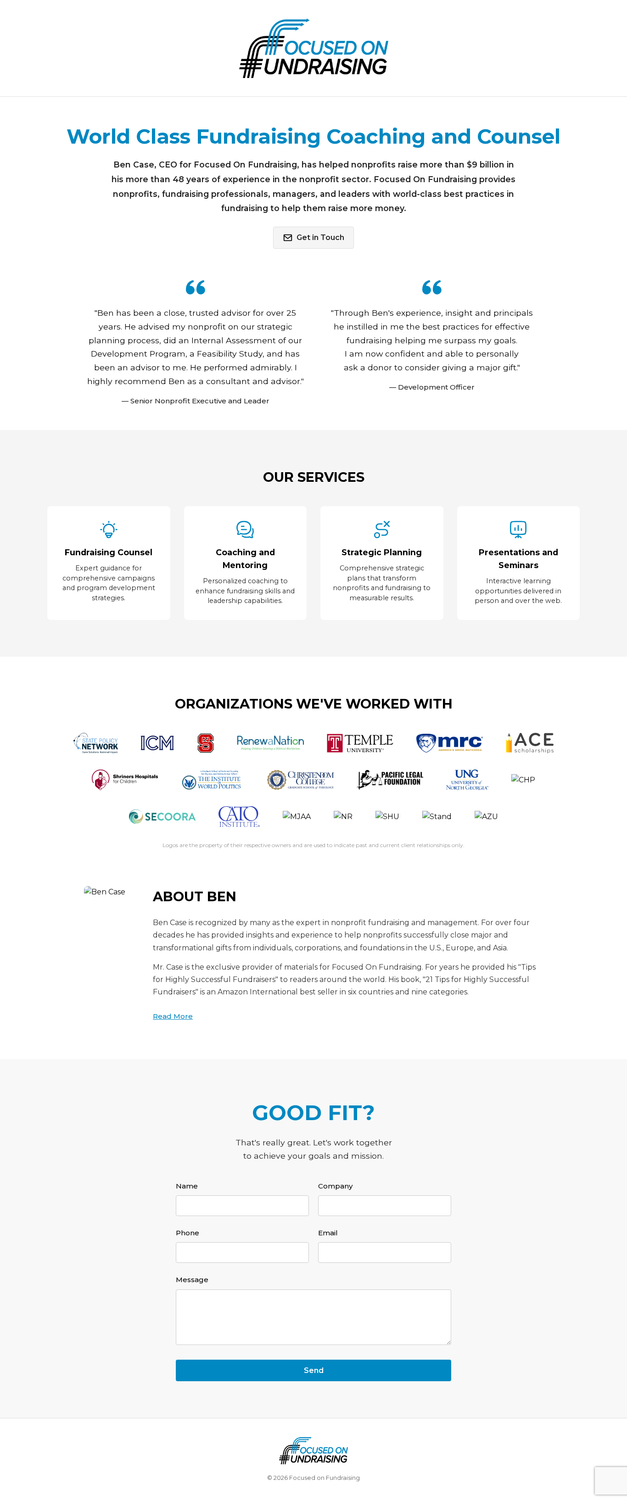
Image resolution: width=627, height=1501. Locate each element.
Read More (173, 1016)
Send (314, 1370)
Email (328, 1232)
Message (192, 1279)
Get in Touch (320, 237)
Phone (187, 1232)
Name (187, 1186)
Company (335, 1186)
